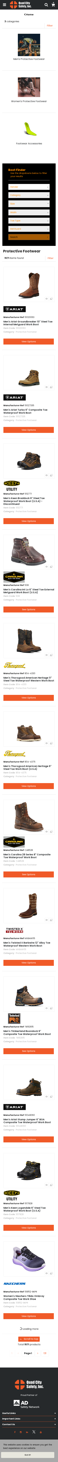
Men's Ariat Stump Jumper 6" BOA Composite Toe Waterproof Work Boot (27, 1121)
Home (29, 14)
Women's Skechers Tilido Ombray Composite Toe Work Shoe (23, 1297)
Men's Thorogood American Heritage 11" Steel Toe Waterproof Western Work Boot (28, 679)
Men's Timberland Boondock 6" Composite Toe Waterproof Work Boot (27, 1032)
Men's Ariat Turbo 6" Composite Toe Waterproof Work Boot (25, 411)
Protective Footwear (26, 331)
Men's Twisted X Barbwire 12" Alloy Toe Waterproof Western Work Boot (26, 944)
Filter (50, 25)
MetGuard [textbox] (15, 228)
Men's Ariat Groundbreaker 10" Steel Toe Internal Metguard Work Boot (27, 323)
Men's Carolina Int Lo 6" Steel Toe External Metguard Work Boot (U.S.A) (28, 591)
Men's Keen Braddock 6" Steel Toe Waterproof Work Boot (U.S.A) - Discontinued (24, 501)
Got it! (28, 1454)
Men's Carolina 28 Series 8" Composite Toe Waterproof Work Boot (27, 856)
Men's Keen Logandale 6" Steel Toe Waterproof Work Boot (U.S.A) (24, 1209)
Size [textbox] (12, 203)
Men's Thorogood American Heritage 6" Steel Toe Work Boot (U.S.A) (27, 767)
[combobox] (29, 203)
